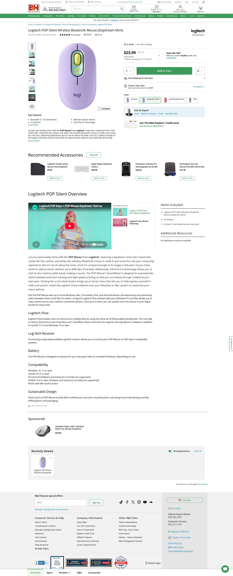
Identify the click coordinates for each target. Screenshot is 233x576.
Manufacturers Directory (88, 541)
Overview (35, 572)
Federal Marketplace (128, 522)
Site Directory (41, 541)
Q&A (79, 572)
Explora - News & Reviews (130, 537)
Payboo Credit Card (85, 533)
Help (186, 2)
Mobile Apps (154, 563)
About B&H (82, 522)
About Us (178, 2)
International (41, 537)
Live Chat (195, 2)
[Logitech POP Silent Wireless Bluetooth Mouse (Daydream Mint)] (77, 76)
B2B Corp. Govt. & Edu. (129, 529)
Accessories (94, 572)
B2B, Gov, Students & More (50, 2)
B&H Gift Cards (175, 547)
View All (94, 154)
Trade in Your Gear (181, 537)
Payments (39, 533)
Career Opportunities (86, 545)
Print (100, 35)
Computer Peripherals (52, 24)
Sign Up (96, 502)
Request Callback (180, 531)
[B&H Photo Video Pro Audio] (34, 8)
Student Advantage (127, 526)
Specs (50, 572)
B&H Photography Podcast (130, 541)
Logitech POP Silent (104, 24)
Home (30, 24)
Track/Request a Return (45, 526)
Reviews (65, 572)
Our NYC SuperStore (86, 526)
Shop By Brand (41, 545)
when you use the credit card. (181, 55)
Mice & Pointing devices (71, 24)
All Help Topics (42, 548)
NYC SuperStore (165, 2)
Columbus (114, 20)
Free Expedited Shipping (180, 551)
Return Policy (41, 522)
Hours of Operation (85, 529)
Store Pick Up (175, 543)
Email (39, 503)
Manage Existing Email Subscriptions (51, 509)
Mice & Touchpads (89, 24)
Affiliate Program (84, 537)
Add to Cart (164, 71)
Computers (38, 24)
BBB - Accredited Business (41, 563)
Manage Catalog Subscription (48, 529)
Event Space (124, 533)
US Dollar (187, 500)
